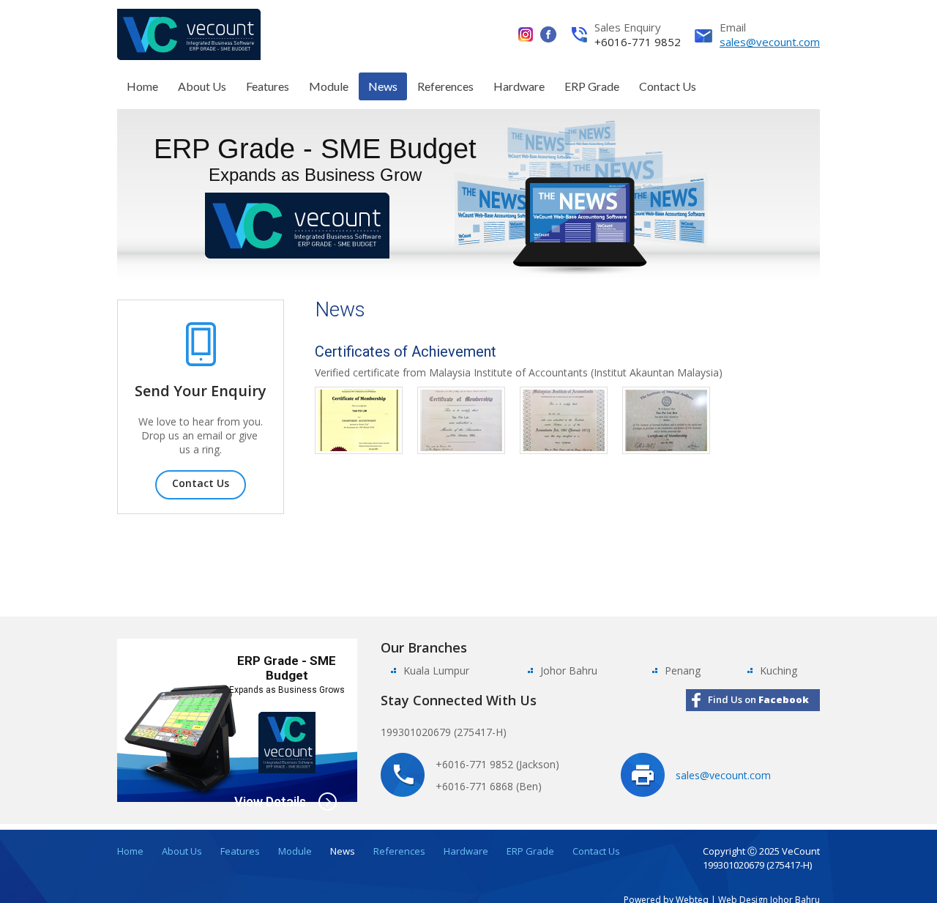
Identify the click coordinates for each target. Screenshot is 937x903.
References (445, 86)
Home (142, 86)
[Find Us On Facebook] (548, 34)
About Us (202, 86)
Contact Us (667, 86)
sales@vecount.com (770, 41)
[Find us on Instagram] (529, 34)
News (382, 86)
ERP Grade (591, 86)
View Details (270, 801)
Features (267, 86)
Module (328, 86)
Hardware (519, 86)
